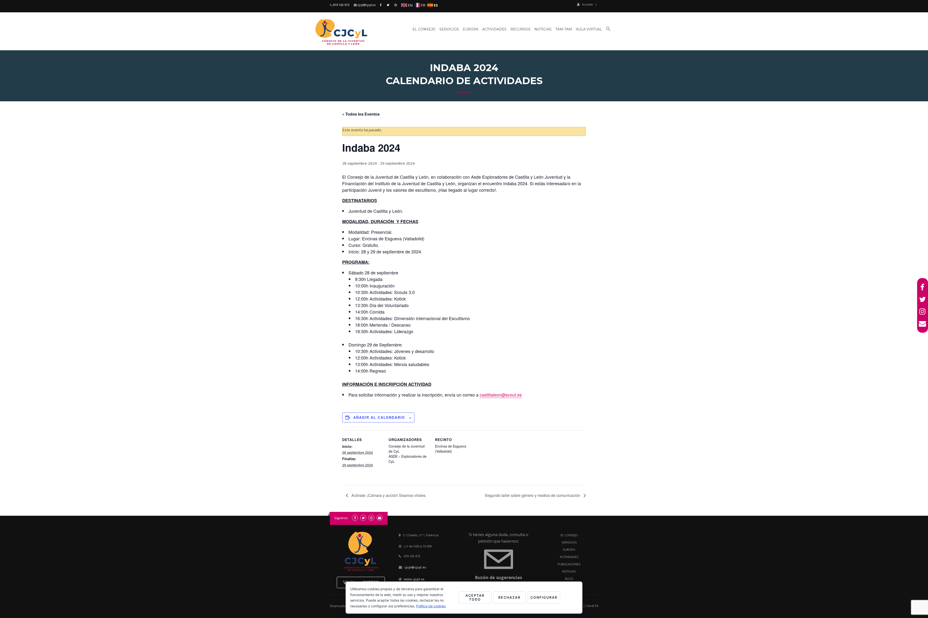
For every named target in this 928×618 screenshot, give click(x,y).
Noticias (542, 29)
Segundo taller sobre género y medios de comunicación (533, 495)
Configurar (544, 597)
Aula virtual (589, 29)
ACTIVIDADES (569, 557)
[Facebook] (923, 287)
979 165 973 (341, 5)
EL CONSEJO (569, 535)
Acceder (587, 4)
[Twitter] (923, 299)
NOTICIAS (569, 571)
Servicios (449, 29)
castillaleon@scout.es (501, 394)
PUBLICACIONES (569, 564)
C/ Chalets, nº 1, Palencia (421, 535)
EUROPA (569, 549)
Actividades (494, 29)
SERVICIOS (569, 542)
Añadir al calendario (379, 417)
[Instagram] (923, 311)
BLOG (569, 578)
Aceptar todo (475, 597)
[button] (608, 31)
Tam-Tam (563, 29)
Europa (470, 29)
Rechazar (509, 597)
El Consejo (424, 29)
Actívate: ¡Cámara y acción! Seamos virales (388, 495)
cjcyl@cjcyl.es (366, 5)
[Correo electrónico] (923, 323)
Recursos (520, 29)
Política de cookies (431, 606)
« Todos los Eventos (361, 114)
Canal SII (592, 605)
